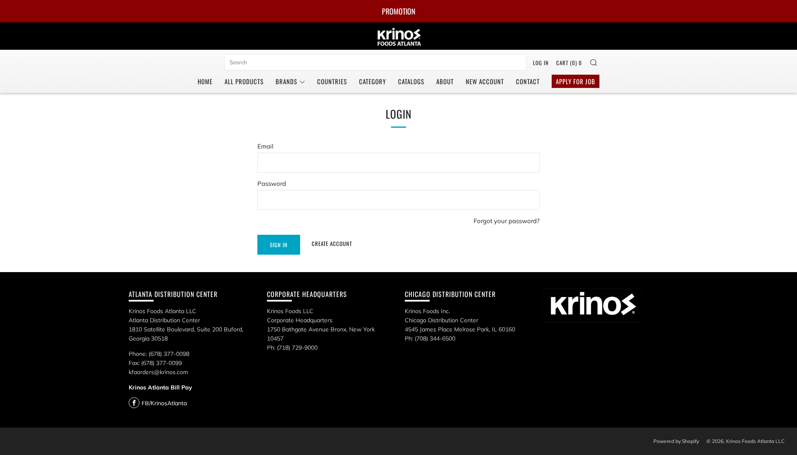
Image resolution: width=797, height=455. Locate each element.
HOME (205, 81)
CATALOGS (411, 81)
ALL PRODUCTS (244, 81)
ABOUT (445, 81)
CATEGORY (372, 81)
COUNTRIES (332, 81)
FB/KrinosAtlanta (164, 403)
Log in (541, 62)
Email (265, 146)
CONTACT (528, 81)
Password (271, 183)
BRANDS (286, 81)
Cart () (569, 62)
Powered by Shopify (676, 441)
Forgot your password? (507, 221)
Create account (332, 243)
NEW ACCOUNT (485, 81)
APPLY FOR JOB (575, 81)
